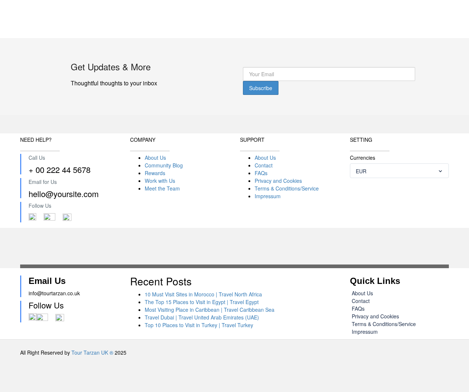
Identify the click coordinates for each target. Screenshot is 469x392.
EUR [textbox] (361, 171)
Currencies (362, 157)
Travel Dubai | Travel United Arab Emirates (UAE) (202, 317)
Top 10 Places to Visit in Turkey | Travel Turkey (199, 325)
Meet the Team (162, 188)
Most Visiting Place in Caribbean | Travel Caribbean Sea (209, 309)
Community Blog (164, 165)
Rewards (155, 173)
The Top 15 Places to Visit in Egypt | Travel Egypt (202, 302)
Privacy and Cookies (278, 180)
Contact (264, 165)
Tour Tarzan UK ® (92, 352)
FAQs (261, 173)
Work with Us (160, 180)
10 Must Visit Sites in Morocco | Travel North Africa (203, 294)
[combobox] (399, 170)
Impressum (268, 196)
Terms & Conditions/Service (287, 188)
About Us (155, 157)
